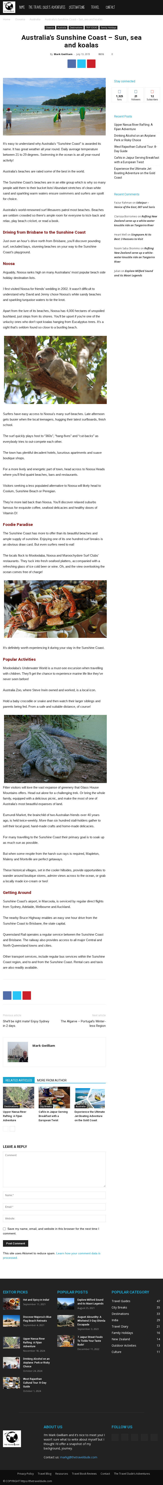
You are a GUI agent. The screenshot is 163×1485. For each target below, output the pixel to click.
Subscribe (152, 90)
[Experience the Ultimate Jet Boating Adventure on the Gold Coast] (90, 1097)
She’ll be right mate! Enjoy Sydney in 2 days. (26, 1023)
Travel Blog (44, 1473)
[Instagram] (124, 1437)
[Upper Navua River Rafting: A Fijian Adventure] (18, 1097)
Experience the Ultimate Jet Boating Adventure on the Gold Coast (89, 1116)
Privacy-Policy (25, 1473)
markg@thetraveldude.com (78, 1457)
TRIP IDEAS (91, 27)
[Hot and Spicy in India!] (11, 1304)
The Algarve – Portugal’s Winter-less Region (83, 1023)
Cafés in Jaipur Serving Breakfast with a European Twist (53, 1116)
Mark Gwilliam (63, 54)
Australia (35, 19)
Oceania (20, 19)
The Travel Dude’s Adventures (47, 7)
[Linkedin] (134, 1437)
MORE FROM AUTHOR (52, 1080)
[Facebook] (115, 1437)
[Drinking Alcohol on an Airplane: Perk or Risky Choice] (11, 1363)
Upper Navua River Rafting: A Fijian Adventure (14, 1116)
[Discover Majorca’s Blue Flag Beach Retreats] (11, 1321)
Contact (110, 7)
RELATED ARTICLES (19, 1080)
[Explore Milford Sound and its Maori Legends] (65, 1304)
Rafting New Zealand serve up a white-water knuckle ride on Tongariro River (135, 220)
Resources (61, 1473)
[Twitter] (144, 1437)
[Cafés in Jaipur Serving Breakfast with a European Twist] (54, 1097)
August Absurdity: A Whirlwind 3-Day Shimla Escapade (91, 1320)
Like (119, 90)
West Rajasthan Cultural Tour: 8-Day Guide (135, 149)
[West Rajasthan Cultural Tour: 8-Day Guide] (11, 1383)
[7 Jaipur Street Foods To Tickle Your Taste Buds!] (65, 1341)
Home (22, 7)
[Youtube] (154, 1437)
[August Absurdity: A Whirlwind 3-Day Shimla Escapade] (65, 1321)
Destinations (76, 7)
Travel (95, 7)
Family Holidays (108, 27)
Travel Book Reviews (84, 1473)
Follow (136, 90)
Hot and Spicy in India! (36, 1299)
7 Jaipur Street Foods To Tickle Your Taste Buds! (90, 1341)
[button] (155, 6)
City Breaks (46, 1106)
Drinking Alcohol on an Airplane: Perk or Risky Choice (135, 138)
